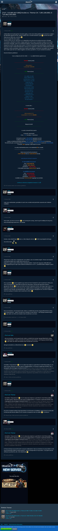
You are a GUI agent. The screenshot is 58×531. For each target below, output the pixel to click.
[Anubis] (3, 512)
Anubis (5, 16)
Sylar (18, 317)
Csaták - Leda (8, 513)
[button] (2, 2)
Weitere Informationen (6, 529)
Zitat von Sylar (9, 335)
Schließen (15, 529)
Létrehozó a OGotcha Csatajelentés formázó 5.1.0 (28, 182)
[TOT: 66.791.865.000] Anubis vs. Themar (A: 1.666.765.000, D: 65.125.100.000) (24, 515)
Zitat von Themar (10, 394)
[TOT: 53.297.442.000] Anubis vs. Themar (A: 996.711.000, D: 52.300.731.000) (24, 510)
